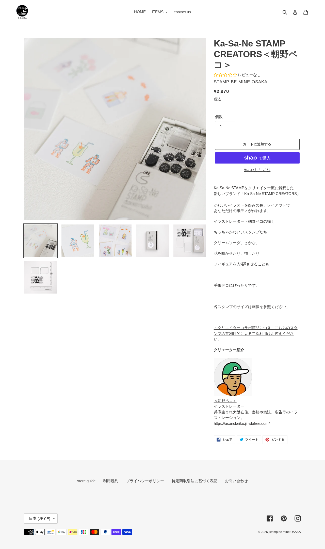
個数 (219, 117)
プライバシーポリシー (145, 481)
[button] (226, 75)
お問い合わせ (236, 481)
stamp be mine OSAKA (285, 532)
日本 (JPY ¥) (39, 518)
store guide (86, 481)
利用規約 (110, 481)
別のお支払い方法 (257, 170)
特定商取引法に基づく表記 (194, 481)
